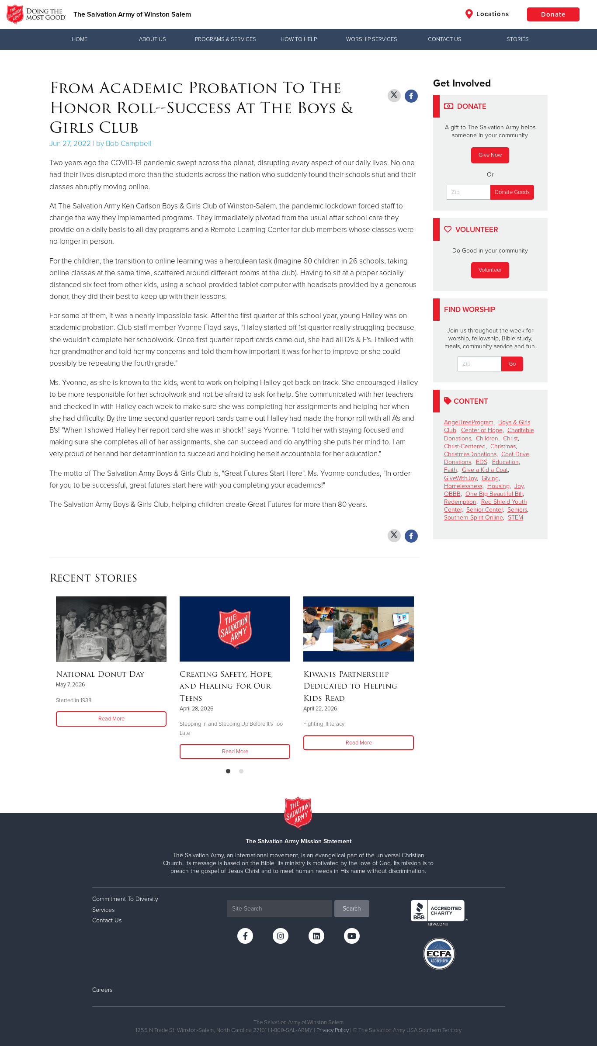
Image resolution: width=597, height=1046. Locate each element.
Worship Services (371, 39)
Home (79, 39)
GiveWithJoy (460, 478)
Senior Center (484, 509)
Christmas (503, 446)
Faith (450, 470)
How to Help (299, 39)
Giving (490, 478)
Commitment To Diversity (125, 899)
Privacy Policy (332, 1030)
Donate (553, 14)
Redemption (460, 502)
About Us (152, 39)
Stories (518, 39)
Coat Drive (515, 454)
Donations (457, 462)
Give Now (490, 155)
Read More (111, 718)
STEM (515, 517)
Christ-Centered (465, 446)
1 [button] (228, 771)
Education (505, 462)
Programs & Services (225, 39)
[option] (111, 662)
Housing (498, 486)
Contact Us (445, 39)
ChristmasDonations (470, 454)
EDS (481, 462)
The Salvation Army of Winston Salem (132, 14)
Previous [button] (52, 678)
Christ (510, 438)
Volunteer (490, 270)
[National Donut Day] (111, 629)
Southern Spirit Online (473, 517)
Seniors (517, 509)
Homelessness (463, 486)
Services (103, 910)
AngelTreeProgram (468, 422)
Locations (491, 14)
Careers (102, 990)
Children (487, 438)
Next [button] (417, 678)
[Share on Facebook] (411, 96)
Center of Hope (482, 430)
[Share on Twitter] (394, 95)
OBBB (452, 494)
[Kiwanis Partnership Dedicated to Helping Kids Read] (358, 629)
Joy (519, 486)
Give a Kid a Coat (485, 470)
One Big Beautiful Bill (494, 494)
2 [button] (241, 771)
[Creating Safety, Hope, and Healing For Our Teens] (235, 629)
